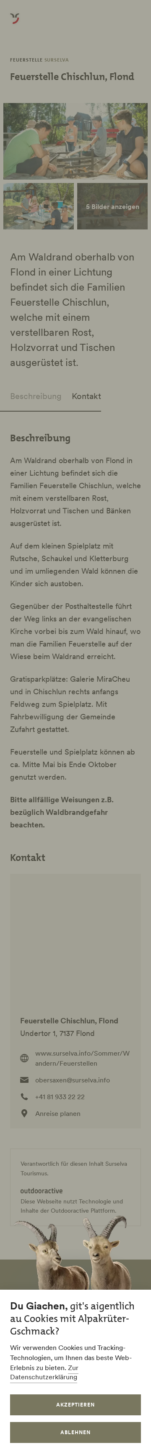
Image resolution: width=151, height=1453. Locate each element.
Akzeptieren (75, 1404)
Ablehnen (75, 1432)
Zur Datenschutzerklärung (44, 1372)
